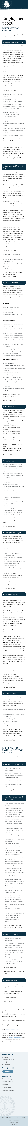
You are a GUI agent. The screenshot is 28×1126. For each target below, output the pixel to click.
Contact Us (14, 1124)
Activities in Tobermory (8, 1090)
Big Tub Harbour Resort (12, 1029)
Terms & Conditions (14, 1120)
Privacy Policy (14, 1122)
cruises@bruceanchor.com (9, 1062)
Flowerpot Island (6, 1087)
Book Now (7, 1071)
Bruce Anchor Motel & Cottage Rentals (13, 1027)
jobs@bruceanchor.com (15, 1037)
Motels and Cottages (7, 1079)
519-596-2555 (6, 1065)
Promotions (5, 1084)
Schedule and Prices (7, 1082)
